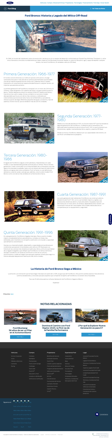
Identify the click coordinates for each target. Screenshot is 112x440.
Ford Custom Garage (35, 363)
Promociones (32, 361)
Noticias (67, 363)
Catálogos (32, 366)
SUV (12, 294)
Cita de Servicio (51, 378)
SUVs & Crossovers (16, 356)
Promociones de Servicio (54, 381)
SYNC (49, 391)
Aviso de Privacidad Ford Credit (91, 370)
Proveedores (68, 371)
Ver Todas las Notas (98, 8)
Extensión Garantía (52, 358)
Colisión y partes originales (54, 363)
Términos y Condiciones (50, 434)
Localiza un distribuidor (35, 376)
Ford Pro (32, 371)
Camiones (14, 363)
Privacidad (60, 434)
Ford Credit (32, 368)
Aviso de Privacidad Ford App (91, 377)
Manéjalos (32, 358)
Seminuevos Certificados (36, 378)
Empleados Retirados (71, 376)
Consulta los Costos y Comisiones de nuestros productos (89, 391)
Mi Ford (49, 376)
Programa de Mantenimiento (55, 368)
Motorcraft (50, 373)
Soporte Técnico (51, 389)
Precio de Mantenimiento (54, 366)
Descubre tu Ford (34, 373)
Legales (42, 434)
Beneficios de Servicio (53, 356)
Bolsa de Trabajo (69, 366)
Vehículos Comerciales (53, 371)
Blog (66, 361)
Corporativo (68, 356)
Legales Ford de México (89, 360)
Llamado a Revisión (52, 383)
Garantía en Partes (52, 386)
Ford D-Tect (50, 361)
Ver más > (20, 337)
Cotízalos (31, 356)
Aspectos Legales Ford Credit (91, 368)
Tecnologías (68, 373)
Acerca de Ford (69, 358)
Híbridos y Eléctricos (16, 361)
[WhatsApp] (110, 219)
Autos (12, 358)
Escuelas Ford (69, 368)
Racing (13, 366)
